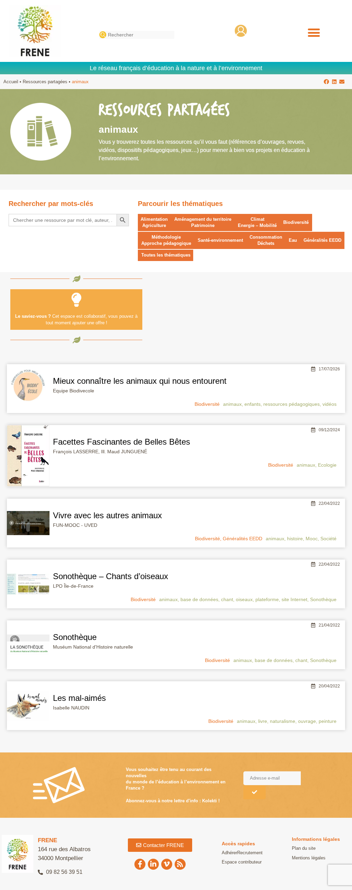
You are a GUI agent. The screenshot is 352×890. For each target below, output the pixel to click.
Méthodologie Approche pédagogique (166, 240)
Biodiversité (296, 222)
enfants (252, 404)
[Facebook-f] (139, 864)
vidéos (329, 404)
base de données (199, 599)
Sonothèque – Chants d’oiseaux (110, 576)
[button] (313, 33)
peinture (328, 721)
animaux (232, 404)
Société (328, 538)
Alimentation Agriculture (154, 222)
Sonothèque (323, 599)
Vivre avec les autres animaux (107, 515)
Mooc (312, 538)
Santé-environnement (220, 240)
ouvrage (307, 721)
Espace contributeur (242, 862)
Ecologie (327, 465)
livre (262, 721)
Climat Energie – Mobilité (257, 222)
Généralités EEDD (322, 240)
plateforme (267, 599)
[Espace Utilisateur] (241, 31)
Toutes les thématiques (165, 255)
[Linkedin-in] (153, 864)
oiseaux (244, 599)
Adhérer (229, 852)
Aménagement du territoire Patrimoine (202, 222)
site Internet (294, 599)
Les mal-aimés (79, 698)
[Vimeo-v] (166, 864)
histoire (295, 538)
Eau (293, 240)
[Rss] (180, 864)
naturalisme (282, 721)
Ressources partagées (45, 81)
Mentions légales (309, 857)
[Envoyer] (254, 792)
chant (227, 599)
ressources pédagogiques (291, 404)
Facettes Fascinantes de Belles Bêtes (121, 441)
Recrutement (250, 852)
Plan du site (304, 848)
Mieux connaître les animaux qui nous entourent (140, 381)
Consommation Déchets (266, 240)
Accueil (10, 81)
